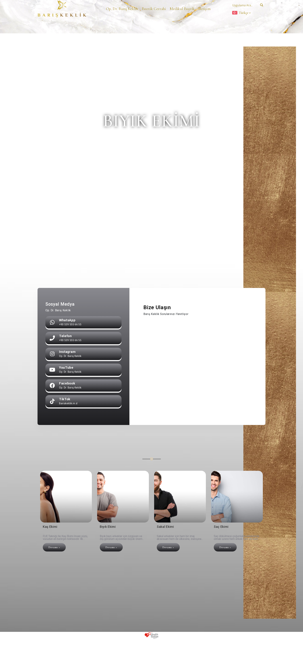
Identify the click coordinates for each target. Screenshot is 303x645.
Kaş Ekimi (50, 526)
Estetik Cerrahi (154, 8)
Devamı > (54, 547)
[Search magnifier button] (261, 5)
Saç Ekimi (221, 526)
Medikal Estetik (182, 8)
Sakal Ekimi (165, 526)
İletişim (204, 8)
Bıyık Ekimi (108, 526)
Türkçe (243, 13)
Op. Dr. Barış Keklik (122, 8)
